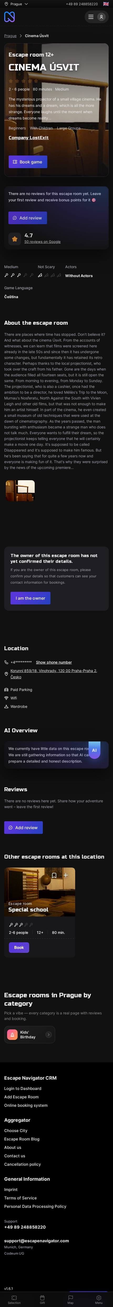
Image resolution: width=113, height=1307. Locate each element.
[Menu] (97, 17)
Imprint (11, 1189)
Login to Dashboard (22, 1088)
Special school (28, 910)
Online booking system (26, 1105)
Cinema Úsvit (37, 35)
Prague (10, 35)
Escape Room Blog (21, 1138)
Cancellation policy (22, 1164)
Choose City (16, 1130)
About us (12, 1147)
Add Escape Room (21, 1096)
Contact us (14, 1155)
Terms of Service (20, 1197)
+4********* (21, 662)
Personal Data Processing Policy (35, 1206)
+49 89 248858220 (82, 4)
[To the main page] (9, 17)
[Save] (54, 875)
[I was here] (65, 875)
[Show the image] (20, 491)
